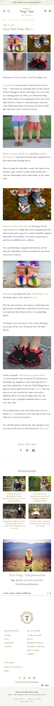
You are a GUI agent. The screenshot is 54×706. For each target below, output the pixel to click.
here (11, 414)
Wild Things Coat (40, 294)
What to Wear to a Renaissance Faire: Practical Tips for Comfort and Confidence (14, 497)
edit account (33, 650)
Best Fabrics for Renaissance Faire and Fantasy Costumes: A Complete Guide (39, 497)
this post (43, 428)
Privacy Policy (19, 699)
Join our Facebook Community (27, 682)
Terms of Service (34, 699)
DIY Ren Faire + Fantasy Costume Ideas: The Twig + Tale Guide (40, 523)
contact (8, 646)
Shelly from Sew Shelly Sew (16, 153)
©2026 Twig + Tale (27, 701)
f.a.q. (6, 639)
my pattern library (36, 646)
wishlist (31, 654)
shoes (38, 389)
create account (34, 635)
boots (34, 297)
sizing (7, 635)
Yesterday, (8, 85)
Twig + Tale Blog (14, 19)
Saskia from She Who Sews (16, 226)
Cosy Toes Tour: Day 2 (27, 19)
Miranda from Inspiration (32, 375)
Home (4, 19)
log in (30, 639)
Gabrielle (7, 294)
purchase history (35, 643)
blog (6, 671)
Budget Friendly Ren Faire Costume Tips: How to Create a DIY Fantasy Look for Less (14, 524)
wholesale (9, 643)
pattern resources (13, 667)
